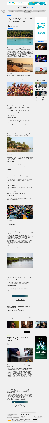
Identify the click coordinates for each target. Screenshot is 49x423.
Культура (12, 11)
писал (14, 385)
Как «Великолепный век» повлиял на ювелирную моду (27, 317)
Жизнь (35, 10)
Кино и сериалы (41, 10)
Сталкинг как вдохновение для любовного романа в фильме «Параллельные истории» (40, 318)
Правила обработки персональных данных (40, 417)
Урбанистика (27, 12)
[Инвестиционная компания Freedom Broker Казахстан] (3, 6)
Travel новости (19, 10)
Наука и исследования (28, 11)
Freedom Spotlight (3, 24)
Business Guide (3, 11)
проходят (12, 394)
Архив (23, 417)
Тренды (42, 11)
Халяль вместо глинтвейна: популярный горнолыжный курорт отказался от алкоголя (18, 307)
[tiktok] (26, 414)
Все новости (11, 10)
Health (4, 14)
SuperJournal (3, 13)
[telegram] (23, 414)
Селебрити (37, 11)
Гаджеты (26, 10)
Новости (8, 335)
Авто (4, 9)
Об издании (23, 416)
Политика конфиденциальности (39, 416)
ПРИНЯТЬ (34, 419)
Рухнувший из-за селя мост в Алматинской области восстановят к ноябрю (41, 77)
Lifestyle (4, 12)
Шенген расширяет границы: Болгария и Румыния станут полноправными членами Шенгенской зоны (18, 310)
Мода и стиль (18, 11)
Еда (31, 10)
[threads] (28, 414)
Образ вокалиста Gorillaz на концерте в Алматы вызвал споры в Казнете (12, 317)
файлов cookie (23, 420)
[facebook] (30, 414)
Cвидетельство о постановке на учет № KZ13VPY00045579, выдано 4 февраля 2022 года (13, 416)
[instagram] (21, 414)
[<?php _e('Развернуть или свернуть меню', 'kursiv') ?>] (4, 26)
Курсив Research (3, 10)
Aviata (14, 159)
